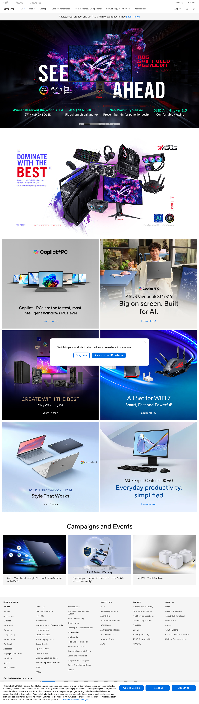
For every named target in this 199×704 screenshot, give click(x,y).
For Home (8, 625)
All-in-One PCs (10, 667)
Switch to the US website (108, 355)
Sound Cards (42, 644)
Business (192, 2)
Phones (6, 611)
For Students (9, 639)
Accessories (8, 616)
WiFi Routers (74, 606)
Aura (102, 644)
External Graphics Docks (47, 658)
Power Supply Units (45, 639)
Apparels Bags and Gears (79, 651)
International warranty (143, 606)
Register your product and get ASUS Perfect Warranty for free (99, 16)
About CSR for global (175, 616)
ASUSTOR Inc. (171, 630)
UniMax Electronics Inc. (176, 639)
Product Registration (142, 620)
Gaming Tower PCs (44, 611)
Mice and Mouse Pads (78, 642)
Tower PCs (40, 606)
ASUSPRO (105, 616)
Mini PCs (40, 616)
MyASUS (137, 644)
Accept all (183, 687)
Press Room (170, 620)
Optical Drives (42, 648)
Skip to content (5, 9)
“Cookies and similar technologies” (74, 699)
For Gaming (8, 644)
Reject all (158, 687)
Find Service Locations (143, 616)
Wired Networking (76, 618)
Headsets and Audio (77, 646)
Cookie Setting (131, 687)
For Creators (9, 635)
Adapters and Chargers (78, 660)
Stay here (81, 355)
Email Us (137, 625)
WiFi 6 (38, 672)
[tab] (80, 124)
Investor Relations (173, 611)
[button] (179, 2)
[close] (145, 342)
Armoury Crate (107, 639)
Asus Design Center (109, 611)
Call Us (136, 630)
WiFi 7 (38, 667)
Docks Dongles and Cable (79, 665)
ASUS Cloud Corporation (177, 634)
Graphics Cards (43, 635)
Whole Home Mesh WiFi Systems (79, 612)
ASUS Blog (105, 625)
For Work (7, 630)
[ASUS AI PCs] (50, 284)
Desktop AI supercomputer (80, 628)
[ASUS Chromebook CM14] (50, 467)
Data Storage (42, 653)
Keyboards (73, 637)
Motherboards (42, 630)
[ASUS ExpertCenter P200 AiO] (148, 467)
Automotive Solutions (110, 620)
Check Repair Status (142, 611)
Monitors (7, 658)
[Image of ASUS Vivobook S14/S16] (148, 284)
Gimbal (71, 670)
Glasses (6, 663)
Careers (168, 625)
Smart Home (73, 623)
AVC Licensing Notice (110, 630)
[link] (8, 9)
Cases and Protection (77, 656)
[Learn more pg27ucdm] (99, 127)
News (167, 606)
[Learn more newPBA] (99, 236)
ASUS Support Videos (143, 639)
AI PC (103, 606)
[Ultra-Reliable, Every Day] (148, 375)
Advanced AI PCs (108, 634)
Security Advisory (141, 634)
